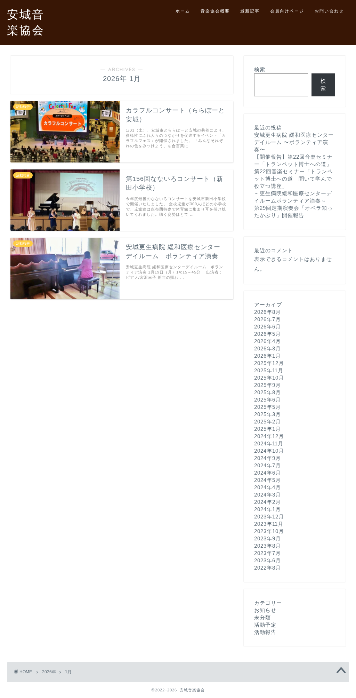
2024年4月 (267, 487)
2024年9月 (267, 458)
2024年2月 (267, 502)
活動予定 (265, 625)
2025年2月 (267, 422)
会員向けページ (287, 11)
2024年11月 (268, 443)
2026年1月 (267, 356)
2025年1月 (267, 429)
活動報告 (265, 632)
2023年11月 (268, 524)
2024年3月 (267, 495)
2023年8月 (267, 546)
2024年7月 (267, 465)
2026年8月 (267, 312)
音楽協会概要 (215, 11)
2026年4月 (267, 341)
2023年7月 (267, 553)
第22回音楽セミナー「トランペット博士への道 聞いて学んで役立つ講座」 (293, 178)
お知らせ (265, 610)
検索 (259, 69)
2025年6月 (267, 400)
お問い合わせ (329, 11)
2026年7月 (267, 319)
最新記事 (250, 11)
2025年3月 (267, 414)
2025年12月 (269, 363)
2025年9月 (267, 385)
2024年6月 (267, 473)
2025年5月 (267, 407)
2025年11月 (268, 370)
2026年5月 (267, 334)
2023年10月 (269, 531)
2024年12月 (269, 436)
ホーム (183, 11)
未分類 (262, 617)
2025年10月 (269, 378)
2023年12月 (269, 516)
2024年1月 (267, 509)
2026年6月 (267, 327)
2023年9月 (267, 538)
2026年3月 (267, 348)
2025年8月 (267, 392)
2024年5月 (267, 480)
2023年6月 (267, 560)
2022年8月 (267, 568)
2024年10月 (269, 451)
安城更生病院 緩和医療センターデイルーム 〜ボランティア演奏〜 (294, 142)
